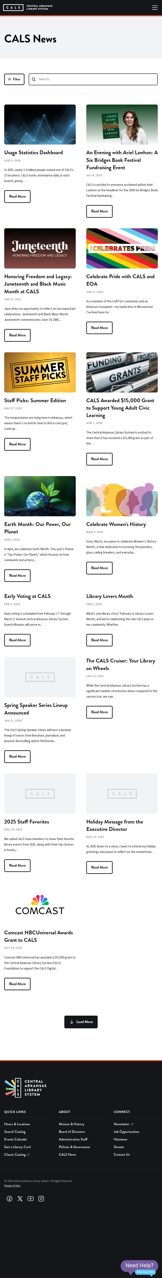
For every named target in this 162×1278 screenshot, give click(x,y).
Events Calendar (15, 1139)
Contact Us (122, 1154)
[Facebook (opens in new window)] (9, 1198)
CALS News (67, 1154)
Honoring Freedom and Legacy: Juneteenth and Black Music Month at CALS (38, 284)
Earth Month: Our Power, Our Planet (37, 528)
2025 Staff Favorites (26, 822)
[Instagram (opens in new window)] (41, 1198)
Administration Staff (73, 1139)
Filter (16, 79)
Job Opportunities (126, 1131)
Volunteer (121, 1139)
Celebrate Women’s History (116, 524)
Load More (84, 1022)
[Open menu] (155, 8)
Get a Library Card (17, 1146)
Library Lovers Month (109, 596)
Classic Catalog (15, 1154)
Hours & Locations (17, 1124)
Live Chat (139, 1268)
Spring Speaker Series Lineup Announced (36, 708)
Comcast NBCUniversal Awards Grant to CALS (38, 936)
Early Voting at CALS (27, 596)
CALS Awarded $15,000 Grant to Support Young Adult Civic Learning (120, 408)
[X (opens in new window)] (20, 1198)
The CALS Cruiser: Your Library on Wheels (120, 664)
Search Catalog (15, 1131)
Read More (17, 196)
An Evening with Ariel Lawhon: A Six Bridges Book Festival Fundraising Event (122, 160)
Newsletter (122, 1124)
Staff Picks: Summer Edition (35, 400)
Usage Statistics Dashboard (33, 152)
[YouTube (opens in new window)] (30, 1198)
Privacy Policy (12, 1186)
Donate (119, 1146)
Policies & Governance (74, 1146)
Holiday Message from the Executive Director (114, 825)
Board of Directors (72, 1131)
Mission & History (71, 1124)
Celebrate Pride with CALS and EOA (120, 280)
